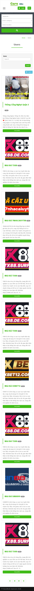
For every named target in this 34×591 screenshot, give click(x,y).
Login (22, 8)
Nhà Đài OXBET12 (14, 386)
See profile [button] (17, 130)
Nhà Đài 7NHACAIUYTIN (17, 220)
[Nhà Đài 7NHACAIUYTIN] (17, 203)
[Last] (24, 581)
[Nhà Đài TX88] (17, 148)
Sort (29, 72)
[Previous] (15, 581)
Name (5, 56)
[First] (10, 581)
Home (23, 38)
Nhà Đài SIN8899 (14, 496)
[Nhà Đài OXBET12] (17, 369)
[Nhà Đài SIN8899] (17, 479)
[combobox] (17, 21)
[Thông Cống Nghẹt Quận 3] (17, 87)
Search (28, 65)
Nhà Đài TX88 (13, 165)
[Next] (19, 581)
